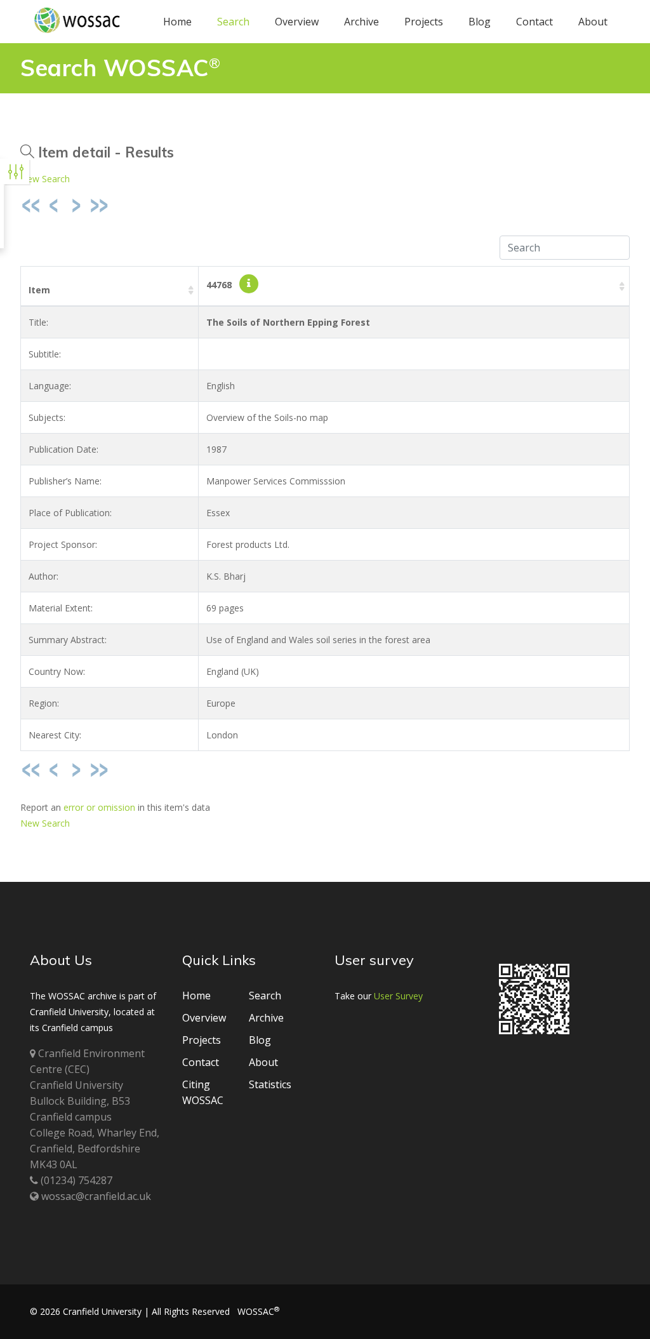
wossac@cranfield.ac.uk (96, 1196)
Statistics (270, 1084)
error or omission (99, 807)
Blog (479, 22)
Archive (361, 22)
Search (233, 22)
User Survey (398, 996)
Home (177, 22)
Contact (534, 22)
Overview (297, 22)
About (592, 22)
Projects (423, 22)
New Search (45, 179)
